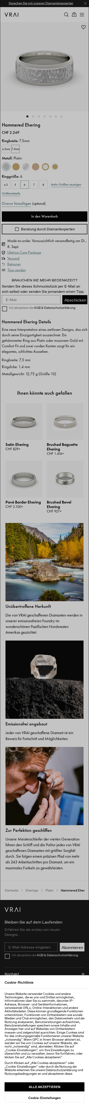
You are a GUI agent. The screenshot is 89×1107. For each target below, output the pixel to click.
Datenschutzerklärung (61, 1070)
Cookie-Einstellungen (44, 1098)
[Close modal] (44, 553)
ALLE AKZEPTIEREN (44, 1087)
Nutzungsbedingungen (21, 1073)
